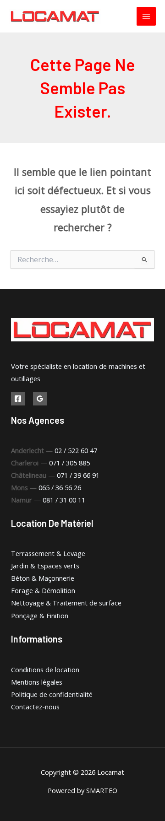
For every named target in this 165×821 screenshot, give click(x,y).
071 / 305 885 (69, 462)
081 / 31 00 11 (64, 499)
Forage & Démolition (43, 590)
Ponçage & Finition (39, 615)
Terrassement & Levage (48, 553)
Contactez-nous (35, 706)
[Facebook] (18, 398)
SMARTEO (101, 790)
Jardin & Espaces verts (45, 565)
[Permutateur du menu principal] (146, 16)
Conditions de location (45, 669)
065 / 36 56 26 (59, 487)
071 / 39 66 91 (78, 475)
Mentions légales (36, 681)
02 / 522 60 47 (76, 450)
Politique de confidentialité (52, 694)
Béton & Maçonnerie (42, 578)
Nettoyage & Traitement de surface (66, 602)
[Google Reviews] (40, 398)
